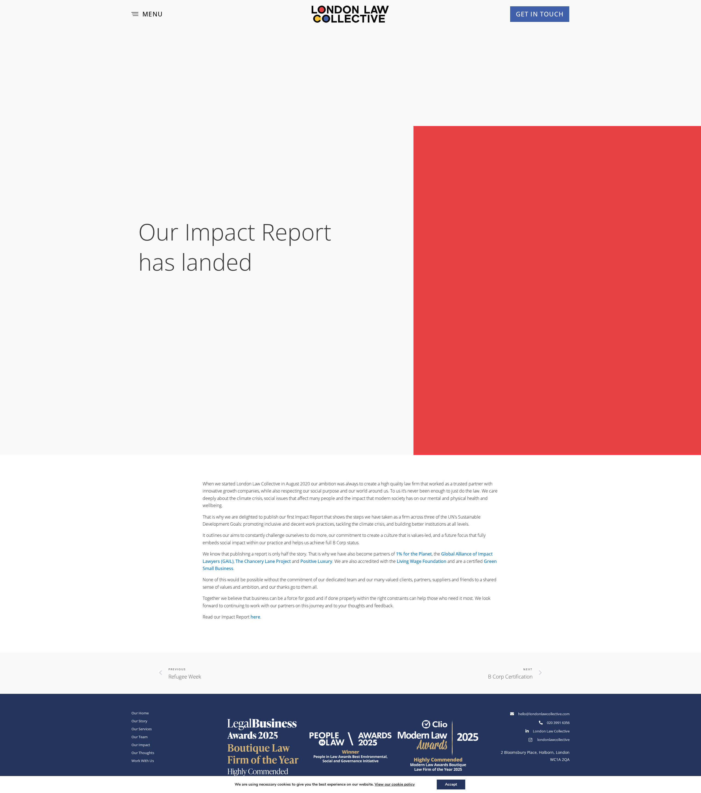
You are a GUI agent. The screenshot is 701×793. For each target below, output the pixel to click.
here (255, 617)
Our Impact (140, 744)
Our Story (139, 720)
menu (152, 14)
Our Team (139, 736)
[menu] (134, 14)
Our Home (140, 713)
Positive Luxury (316, 561)
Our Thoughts (142, 752)
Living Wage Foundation (421, 561)
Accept (451, 784)
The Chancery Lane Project (263, 561)
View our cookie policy (395, 784)
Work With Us (142, 760)
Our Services (141, 728)
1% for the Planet (414, 554)
